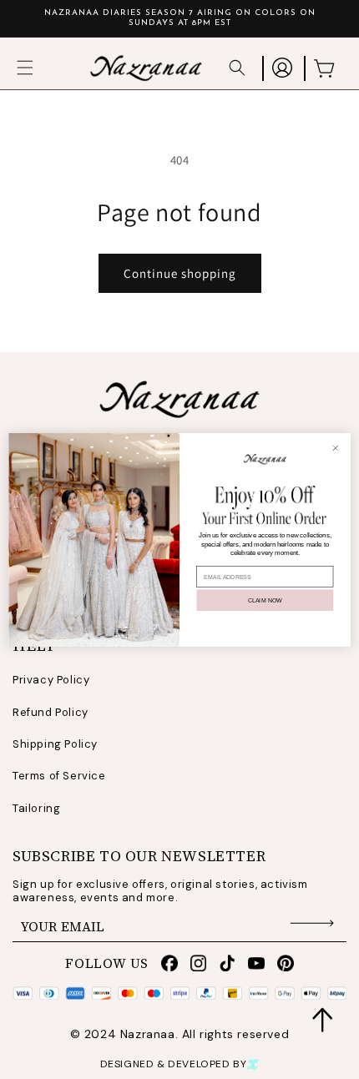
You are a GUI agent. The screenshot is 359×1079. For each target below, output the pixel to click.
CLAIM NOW (265, 599)
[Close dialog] (335, 447)
